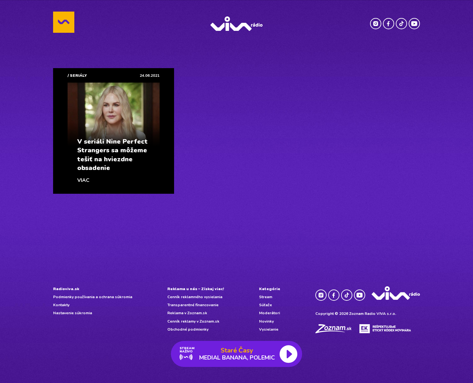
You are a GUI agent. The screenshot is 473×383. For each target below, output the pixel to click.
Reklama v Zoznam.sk (187, 313)
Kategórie (269, 288)
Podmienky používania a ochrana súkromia (92, 296)
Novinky (266, 321)
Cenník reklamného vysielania (194, 296)
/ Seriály (77, 75)
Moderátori (269, 313)
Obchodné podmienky (188, 329)
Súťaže (265, 304)
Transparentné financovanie (192, 304)
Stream (265, 296)
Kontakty (61, 304)
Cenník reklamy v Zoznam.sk (193, 321)
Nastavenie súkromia (72, 313)
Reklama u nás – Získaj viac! (195, 288)
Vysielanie (268, 329)
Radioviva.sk (66, 288)
